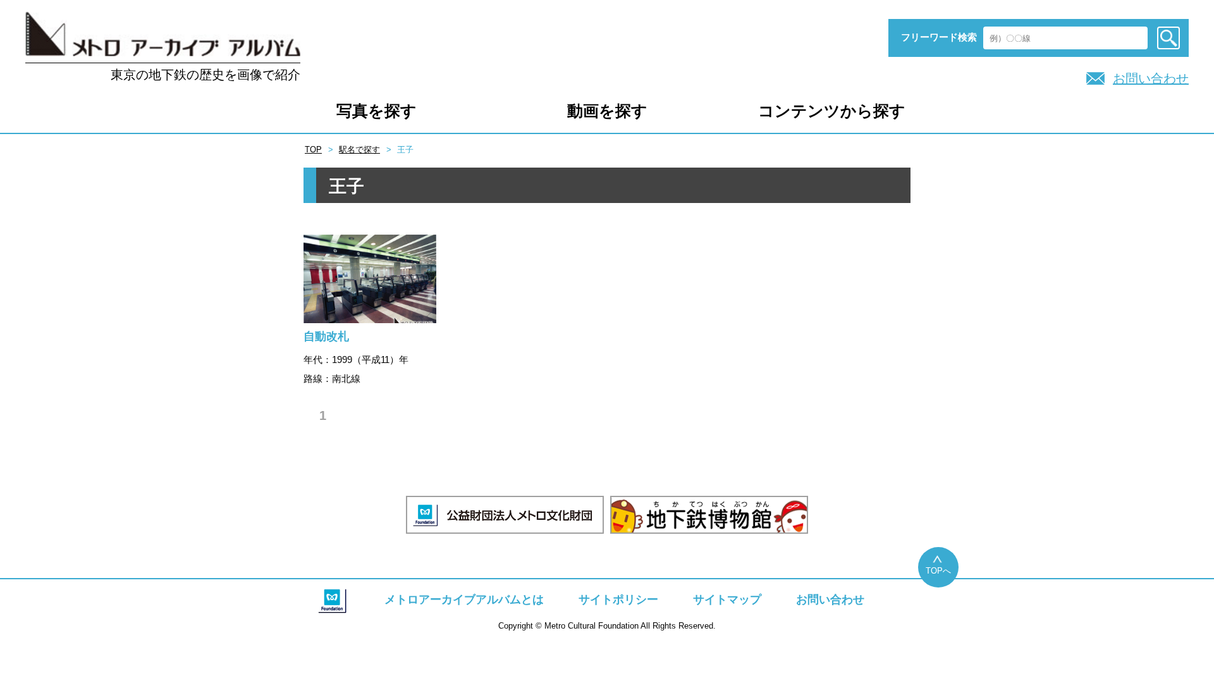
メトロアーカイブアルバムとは (464, 599)
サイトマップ (727, 599)
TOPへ (938, 570)
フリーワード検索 (939, 37)
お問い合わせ (1151, 78)
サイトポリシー (618, 599)
